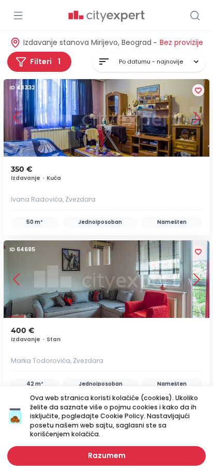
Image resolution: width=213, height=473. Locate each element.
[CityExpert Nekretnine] (106, 16)
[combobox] (149, 62)
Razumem (107, 455)
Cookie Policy (122, 415)
